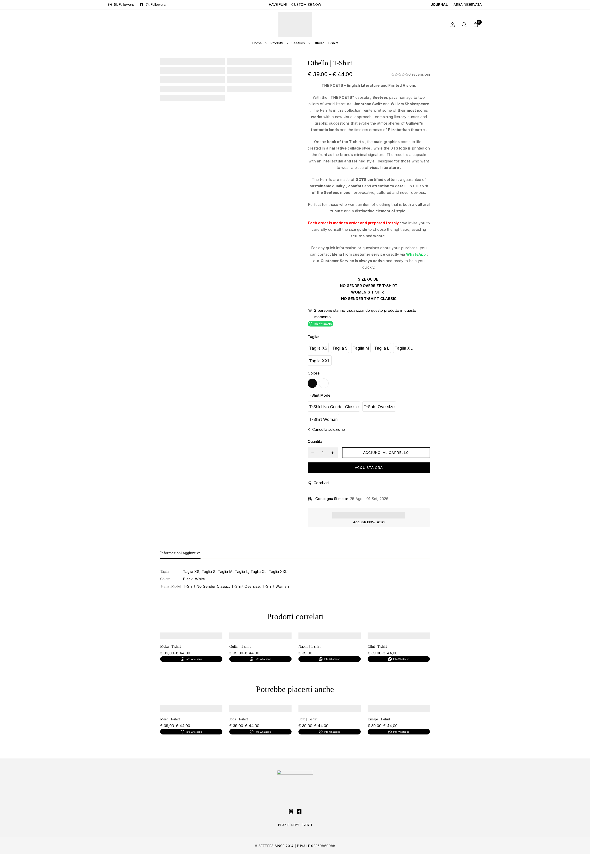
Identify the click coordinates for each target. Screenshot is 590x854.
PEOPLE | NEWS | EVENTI (295, 825)
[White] (324, 383)
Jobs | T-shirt (238, 719)
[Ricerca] (464, 24)
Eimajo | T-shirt (379, 719)
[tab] (180, 553)
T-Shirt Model (320, 395)
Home (257, 43)
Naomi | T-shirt (309, 646)
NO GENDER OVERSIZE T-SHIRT (369, 285)
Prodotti (276, 43)
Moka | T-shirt (170, 646)
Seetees (298, 43)
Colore (314, 373)
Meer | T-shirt (170, 719)
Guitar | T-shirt (240, 646)
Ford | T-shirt (307, 719)
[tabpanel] (295, 579)
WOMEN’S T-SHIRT (368, 292)
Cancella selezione (328, 429)
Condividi (321, 482)
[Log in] (452, 24)
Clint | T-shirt (377, 646)
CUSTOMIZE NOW (306, 4)
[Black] (312, 383)
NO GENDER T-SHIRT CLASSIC (369, 298)
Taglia (313, 336)
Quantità (315, 441)
